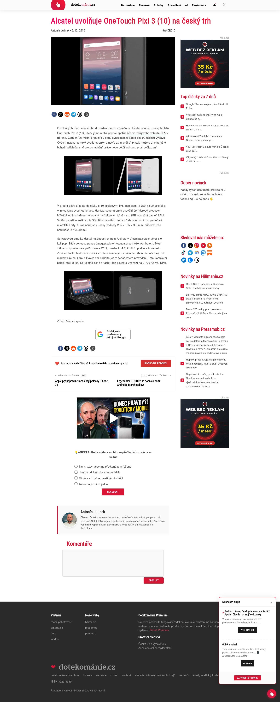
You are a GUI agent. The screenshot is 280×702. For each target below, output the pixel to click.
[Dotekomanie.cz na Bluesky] (190, 260)
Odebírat (247, 663)
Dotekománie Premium (65, 675)
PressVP (90, 633)
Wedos (55, 639)
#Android (168, 30)
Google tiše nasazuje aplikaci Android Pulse (207, 106)
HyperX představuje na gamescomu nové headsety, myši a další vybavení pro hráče (207, 363)
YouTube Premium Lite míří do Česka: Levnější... (207, 148)
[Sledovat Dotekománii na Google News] (113, 334)
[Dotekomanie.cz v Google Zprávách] (196, 252)
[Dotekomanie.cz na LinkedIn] (183, 260)
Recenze (144, 5)
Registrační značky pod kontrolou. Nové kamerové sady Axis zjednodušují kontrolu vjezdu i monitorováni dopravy (205, 380)
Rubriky (158, 5)
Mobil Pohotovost (61, 622)
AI (186, 5)
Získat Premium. (160, 630)
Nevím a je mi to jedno (93, 484)
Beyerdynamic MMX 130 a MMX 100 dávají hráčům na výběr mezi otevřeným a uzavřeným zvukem (206, 298)
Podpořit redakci (156, 363)
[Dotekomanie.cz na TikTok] (183, 252)
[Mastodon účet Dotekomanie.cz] (203, 252)
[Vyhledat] (224, 5)
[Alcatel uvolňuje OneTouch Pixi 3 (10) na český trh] (86, 114)
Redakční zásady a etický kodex (199, 675)
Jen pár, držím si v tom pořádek (99, 472)
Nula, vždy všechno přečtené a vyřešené (105, 466)
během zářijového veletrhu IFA (146, 133)
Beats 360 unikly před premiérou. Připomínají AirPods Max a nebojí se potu (206, 313)
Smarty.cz (57, 627)
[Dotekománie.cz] (73, 5)
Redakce (101, 675)
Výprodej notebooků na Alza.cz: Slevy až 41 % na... (207, 159)
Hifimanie (90, 622)
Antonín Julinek (60, 30)
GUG (53, 633)
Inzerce (87, 675)
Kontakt (126, 675)
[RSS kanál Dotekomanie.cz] (209, 245)
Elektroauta (199, 5)
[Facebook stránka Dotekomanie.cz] (183, 245)
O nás (114, 675)
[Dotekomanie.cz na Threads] (196, 260)
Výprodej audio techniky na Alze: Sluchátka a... (204, 116)
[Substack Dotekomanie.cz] (209, 252)
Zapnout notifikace (247, 678)
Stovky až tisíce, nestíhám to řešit (101, 478)
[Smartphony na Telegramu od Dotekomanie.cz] (190, 252)
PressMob (91, 627)
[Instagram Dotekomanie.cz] (196, 245)
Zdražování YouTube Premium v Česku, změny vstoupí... (204, 138)
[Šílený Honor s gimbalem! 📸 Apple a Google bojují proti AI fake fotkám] (113, 418)
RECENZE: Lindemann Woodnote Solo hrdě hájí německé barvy (205, 286)
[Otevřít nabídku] (271, 693)
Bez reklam (128, 5)
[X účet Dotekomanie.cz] (190, 245)
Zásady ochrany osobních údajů (155, 675)
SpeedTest (174, 5)
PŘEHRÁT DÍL (247, 629)
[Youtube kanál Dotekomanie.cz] (203, 245)
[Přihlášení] (214, 5)
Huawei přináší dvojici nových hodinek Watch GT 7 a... (207, 127)
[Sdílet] (54, 114)
